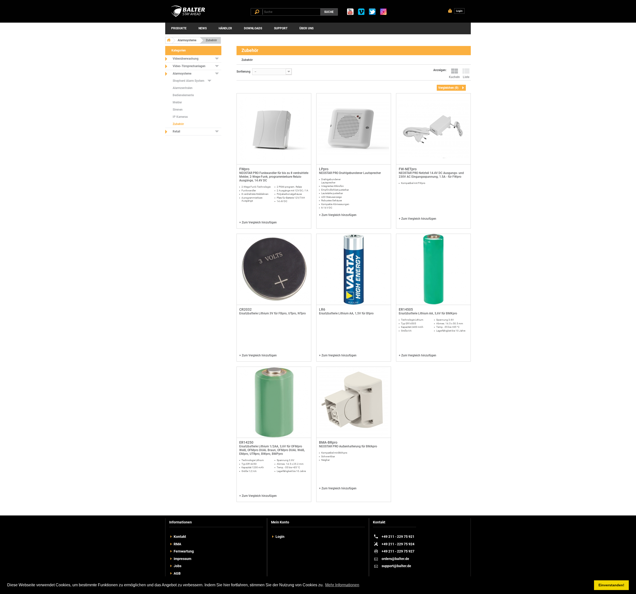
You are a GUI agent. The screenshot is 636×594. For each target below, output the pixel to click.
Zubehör (178, 124)
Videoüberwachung (186, 58)
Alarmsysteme (187, 40)
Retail (176, 131)
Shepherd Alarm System (188, 81)
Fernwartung (184, 551)
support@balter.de (396, 566)
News (203, 28)
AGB (177, 573)
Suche (329, 12)
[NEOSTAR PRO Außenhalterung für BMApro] (354, 402)
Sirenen (178, 109)
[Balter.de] (189, 17)
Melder (177, 102)
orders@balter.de (395, 559)
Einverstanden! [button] (611, 585)
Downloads (253, 28)
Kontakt (180, 537)
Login (280, 537)
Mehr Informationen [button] (342, 585)
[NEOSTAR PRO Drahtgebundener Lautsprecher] (354, 129)
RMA (177, 544)
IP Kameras (180, 117)
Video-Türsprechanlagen (189, 66)
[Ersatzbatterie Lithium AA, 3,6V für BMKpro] (433, 269)
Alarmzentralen (183, 88)
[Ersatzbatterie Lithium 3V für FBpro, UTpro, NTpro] (274, 269)
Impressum (182, 559)
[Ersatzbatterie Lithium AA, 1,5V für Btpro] (354, 269)
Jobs (177, 566)
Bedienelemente (183, 95)
